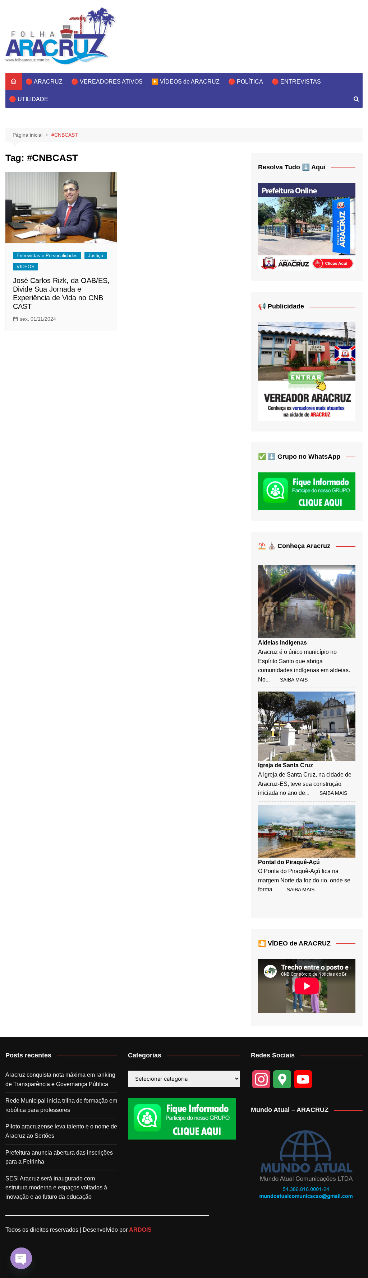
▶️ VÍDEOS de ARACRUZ (185, 82)
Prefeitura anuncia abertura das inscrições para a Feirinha (59, 1157)
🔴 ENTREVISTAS (296, 82)
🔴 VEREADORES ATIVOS (107, 82)
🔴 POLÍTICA (245, 82)
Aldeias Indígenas (282, 643)
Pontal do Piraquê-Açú (289, 862)
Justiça (95, 255)
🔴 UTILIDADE (28, 99)
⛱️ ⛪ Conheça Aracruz (294, 546)
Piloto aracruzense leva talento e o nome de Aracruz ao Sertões (61, 1131)
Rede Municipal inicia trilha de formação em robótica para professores (61, 1105)
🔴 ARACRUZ (44, 82)
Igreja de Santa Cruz (285, 765)
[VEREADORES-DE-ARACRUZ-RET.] (306, 371)
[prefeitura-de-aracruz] (306, 226)
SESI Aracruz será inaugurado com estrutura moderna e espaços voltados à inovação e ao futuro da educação (56, 1187)
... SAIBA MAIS (287, 680)
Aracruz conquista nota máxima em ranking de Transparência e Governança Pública (60, 1079)
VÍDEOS (25, 266)
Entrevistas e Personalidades (47, 255)
